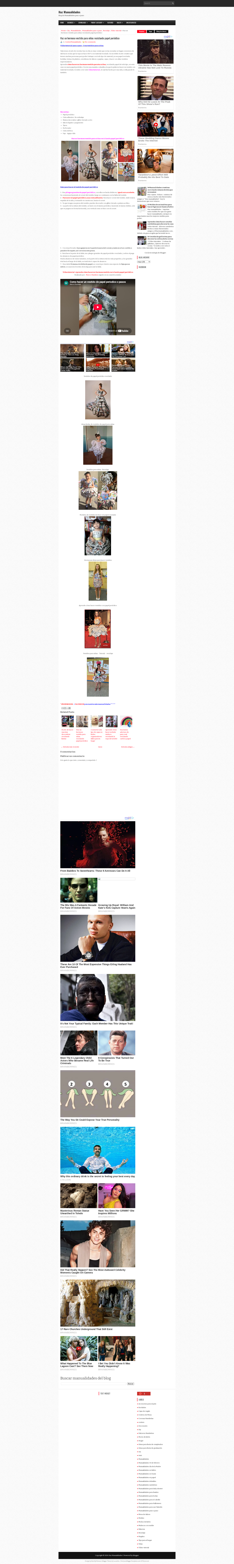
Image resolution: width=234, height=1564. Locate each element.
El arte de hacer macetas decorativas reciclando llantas (67, 734)
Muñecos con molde (146, 1525)
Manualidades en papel (147, 1477)
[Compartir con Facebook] (69, 708)
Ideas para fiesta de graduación (150, 1448)
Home (62, 22)
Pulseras (142, 1529)
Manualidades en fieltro (147, 1470)
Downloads (83, 22)
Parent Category (97, 22)
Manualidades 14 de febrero (149, 1463)
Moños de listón (145, 1522)
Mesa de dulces (144, 1514)
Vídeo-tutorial (116, 31)
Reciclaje (106, 31)
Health (120, 22)
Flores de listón (144, 1437)
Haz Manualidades (69, 12)
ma (140, 1452)
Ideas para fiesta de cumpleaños (151, 1444)
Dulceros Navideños (146, 1433)
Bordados (142, 1407)
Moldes (141, 1518)
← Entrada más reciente (70, 747)
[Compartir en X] (67, 708)
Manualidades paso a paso (92, 31)
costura (141, 1422)
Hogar (141, 1441)
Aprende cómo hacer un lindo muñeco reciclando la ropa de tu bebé (111, 734)
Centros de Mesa (145, 1415)
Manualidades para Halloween (150, 1503)
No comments (90, 42)
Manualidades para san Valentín (150, 1507)
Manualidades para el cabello (149, 1500)
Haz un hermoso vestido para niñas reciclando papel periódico (89, 38)
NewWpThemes (96, 1561)
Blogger (163, 253)
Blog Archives (161, 31)
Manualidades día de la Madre (150, 1466)
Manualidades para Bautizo (149, 1492)
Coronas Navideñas (146, 1418)
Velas (141, 1544)
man (140, 1455)
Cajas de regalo (144, 1411)
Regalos (142, 1536)
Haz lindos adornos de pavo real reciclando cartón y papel (125, 734)
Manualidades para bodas (148, 1496)
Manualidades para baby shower (151, 1489)
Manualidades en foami (147, 1474)
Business (71, 22)
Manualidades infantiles (147, 1481)
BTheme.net (145, 1561)
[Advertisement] (147, 14)
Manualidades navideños (148, 1485)
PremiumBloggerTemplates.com (131, 1561)
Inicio (100, 747)
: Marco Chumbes (91, 275)
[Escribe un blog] (65, 708)
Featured (110, 22)
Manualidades (76, 31)
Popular (141, 31)
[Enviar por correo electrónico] (62, 708)
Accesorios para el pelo (147, 1404)
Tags (150, 31)
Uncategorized (131, 22)
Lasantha (116, 1561)
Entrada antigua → (128, 747)
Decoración (143, 1426)
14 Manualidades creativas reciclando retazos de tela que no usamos (160, 190)
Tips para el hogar (145, 1540)
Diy (68, 31)
